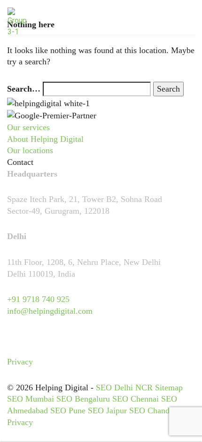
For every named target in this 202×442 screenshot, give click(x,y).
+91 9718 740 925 (38, 299)
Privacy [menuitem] (20, 361)
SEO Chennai (135, 398)
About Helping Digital (45, 139)
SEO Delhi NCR (124, 387)
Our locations (30, 150)
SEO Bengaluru (83, 398)
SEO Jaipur (107, 410)
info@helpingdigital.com (50, 311)
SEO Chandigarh (158, 410)
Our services (28, 127)
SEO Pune (67, 410)
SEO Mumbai (30, 398)
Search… (23, 88)
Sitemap (169, 387)
